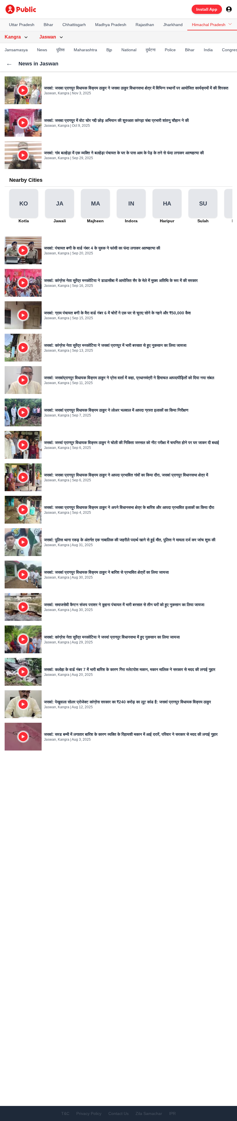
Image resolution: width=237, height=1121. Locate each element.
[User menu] (228, 9)
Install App (206, 9)
